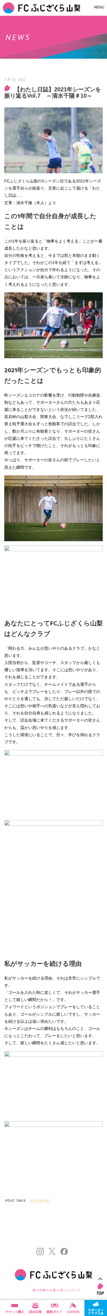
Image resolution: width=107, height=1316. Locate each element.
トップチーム (39, 1200)
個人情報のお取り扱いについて (56, 1290)
